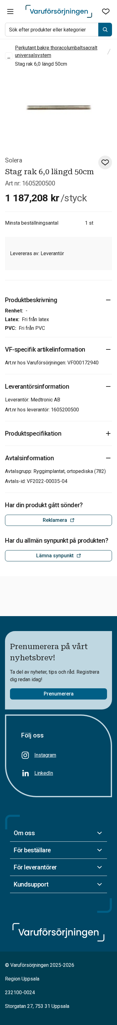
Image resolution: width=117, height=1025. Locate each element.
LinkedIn (43, 773)
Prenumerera (59, 694)
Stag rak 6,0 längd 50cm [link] (41, 64)
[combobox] (58, 29)
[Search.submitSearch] (105, 29)
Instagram (45, 755)
